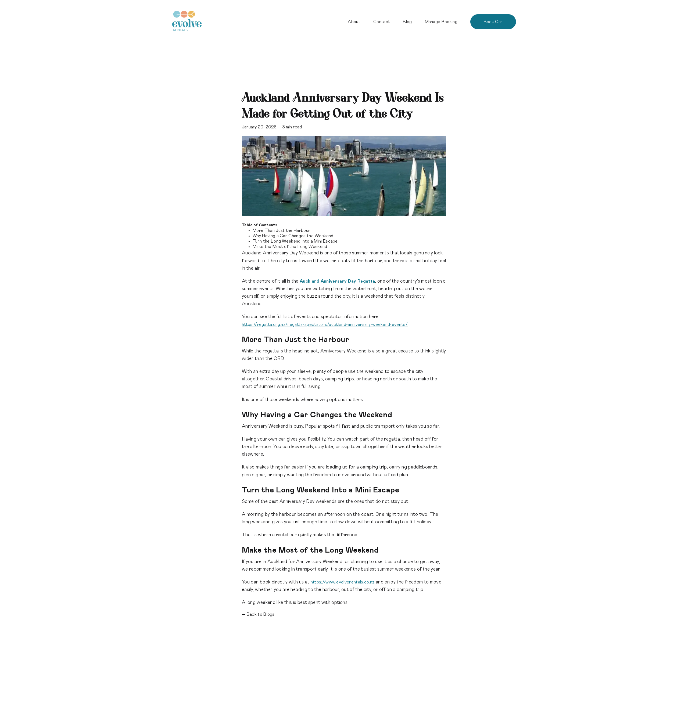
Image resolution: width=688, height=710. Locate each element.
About (354, 22)
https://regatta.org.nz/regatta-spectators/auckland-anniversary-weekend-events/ (325, 324)
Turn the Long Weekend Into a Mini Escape (295, 241)
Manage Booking (441, 22)
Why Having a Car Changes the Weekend (293, 236)
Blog (407, 22)
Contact (381, 22)
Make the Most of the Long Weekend (290, 246)
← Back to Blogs (258, 614)
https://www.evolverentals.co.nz (343, 582)
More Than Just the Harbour (281, 230)
